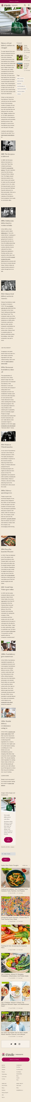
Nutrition (3, 1067)
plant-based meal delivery (7, 135)
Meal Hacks (20, 78)
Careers (17, 1077)
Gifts (3, 1095)
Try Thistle (8, 839)
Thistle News (21, 91)
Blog (17, 1075)
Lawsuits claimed (11, 518)
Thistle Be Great (21, 88)
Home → (6, 859)
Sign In (3, 1097)
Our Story (18, 1067)
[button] (29, 5)
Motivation (20, 81)
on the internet (10, 575)
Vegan (19, 94)
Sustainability (21, 86)
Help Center (18, 1085)
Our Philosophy (19, 1069)
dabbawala (4, 233)
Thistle (5, 113)
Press (17, 1079)
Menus (3, 1087)
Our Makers (18, 1071)
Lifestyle (3, 1069)
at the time (12, 631)
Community (4, 1076)
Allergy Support (5, 1092)
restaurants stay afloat (7, 702)
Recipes (19, 83)
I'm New (3, 1079)
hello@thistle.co (19, 1090)
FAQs (17, 1087)
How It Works (4, 1085)
